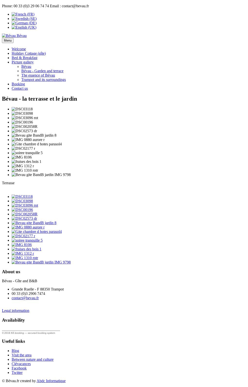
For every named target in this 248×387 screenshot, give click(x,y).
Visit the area (21, 355)
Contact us (20, 88)
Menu (8, 40)
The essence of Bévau (38, 75)
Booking (18, 84)
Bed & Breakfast (24, 58)
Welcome (19, 49)
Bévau (26, 66)
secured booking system (41, 333)
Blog (15, 351)
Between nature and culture (33, 359)
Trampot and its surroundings (43, 80)
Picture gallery (23, 62)
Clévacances (21, 364)
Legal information (15, 310)
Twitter (17, 372)
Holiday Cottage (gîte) (29, 53)
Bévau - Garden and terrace (42, 71)
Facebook (19, 368)
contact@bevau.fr (25, 298)
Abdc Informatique (51, 381)
